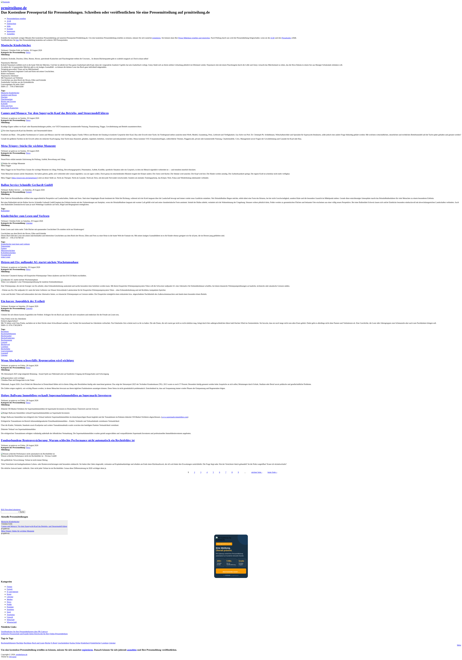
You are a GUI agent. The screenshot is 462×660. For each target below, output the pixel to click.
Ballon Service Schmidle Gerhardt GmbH (27, 184)
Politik (9, 604)
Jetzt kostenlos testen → (231, 572)
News (28, 52)
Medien (10, 599)
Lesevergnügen (7, 351)
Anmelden (11, 34)
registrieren (156, 38)
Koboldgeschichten (8, 253)
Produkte (10, 607)
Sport (9, 612)
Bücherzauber (6, 336)
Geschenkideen (63, 643)
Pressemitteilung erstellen (16, 19)
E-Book (54, 643)
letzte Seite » (272, 472)
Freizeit (29, 192)
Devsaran (12, 657)
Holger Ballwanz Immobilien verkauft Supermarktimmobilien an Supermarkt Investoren (56, 395)
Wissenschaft (12, 622)
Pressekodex (286, 38)
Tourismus (11, 615)
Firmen (9, 587)
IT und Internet (12, 592)
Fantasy (4, 248)
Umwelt (10, 617)
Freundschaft (6, 255)
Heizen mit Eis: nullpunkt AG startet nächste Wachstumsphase (39, 262)
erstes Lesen (5, 257)
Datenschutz (11, 24)
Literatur (29, 223)
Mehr (459, 645)
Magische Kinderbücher (16, 45)
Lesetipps (4, 347)
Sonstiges (10, 609)
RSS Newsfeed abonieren (11, 510)
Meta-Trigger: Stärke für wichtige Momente (28, 145)
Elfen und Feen (7, 106)
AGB (9, 21)
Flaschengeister (7, 99)
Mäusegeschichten (8, 251)
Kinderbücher (95, 643)
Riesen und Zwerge (8, 101)
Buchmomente (6, 340)
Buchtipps (5, 331)
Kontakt (10, 29)
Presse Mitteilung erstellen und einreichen (194, 38)
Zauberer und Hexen (9, 95)
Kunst (9, 594)
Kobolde (4, 104)
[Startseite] (5, 2)
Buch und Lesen (38, 643)
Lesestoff (4, 353)
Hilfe (9, 26)
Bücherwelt (5, 344)
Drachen (4, 97)
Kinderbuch (85, 643)
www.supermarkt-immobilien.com (175, 417)
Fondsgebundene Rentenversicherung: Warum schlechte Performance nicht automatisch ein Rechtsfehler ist (68, 440)
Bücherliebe (5, 349)
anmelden (132, 650)
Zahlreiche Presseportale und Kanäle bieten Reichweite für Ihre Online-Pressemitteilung (34, 634)
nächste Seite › (256, 472)
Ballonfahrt (5, 211)
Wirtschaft (10, 620)
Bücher (48, 643)
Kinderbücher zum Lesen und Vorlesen (25, 215)
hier (17, 40)
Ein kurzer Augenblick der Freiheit (23, 301)
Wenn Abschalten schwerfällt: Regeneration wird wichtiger (37, 360)
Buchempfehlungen (8, 334)
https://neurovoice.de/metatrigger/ (24, 178)
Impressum (11, 31)
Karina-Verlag (75, 643)
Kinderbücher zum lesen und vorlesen (15, 244)
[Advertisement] (73, 492)
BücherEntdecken (8, 338)
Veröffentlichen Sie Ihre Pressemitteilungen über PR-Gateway (24, 632)
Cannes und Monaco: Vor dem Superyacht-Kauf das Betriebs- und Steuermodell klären (55, 113)
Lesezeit (4, 342)
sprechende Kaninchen (9, 108)
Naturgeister (5, 246)
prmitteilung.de (14, 8)
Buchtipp (19, 643)
